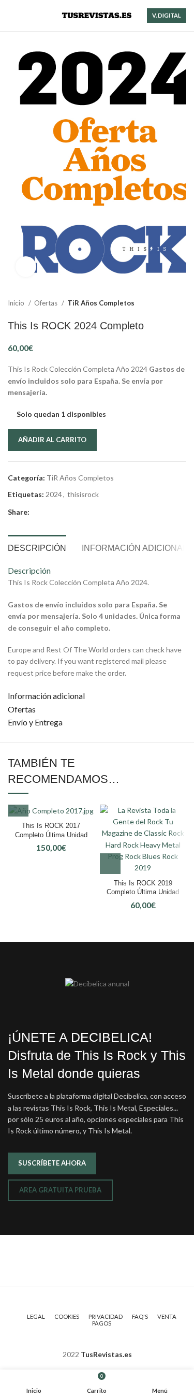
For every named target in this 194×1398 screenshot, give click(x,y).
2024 (54, 494)
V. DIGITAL (166, 15)
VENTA (166, 1316)
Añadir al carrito (52, 439)
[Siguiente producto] (181, 303)
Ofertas (46, 303)
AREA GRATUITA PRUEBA (60, 1190)
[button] (18, 806)
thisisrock (83, 494)
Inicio (17, 303)
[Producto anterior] (160, 303)
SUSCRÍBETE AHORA (52, 1163)
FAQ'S (140, 1316)
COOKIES (66, 1316)
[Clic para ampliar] (26, 266)
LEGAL (36, 1316)
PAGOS (101, 1323)
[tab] (37, 547)
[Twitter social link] (50, 512)
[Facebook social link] (38, 512)
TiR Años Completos (101, 303)
